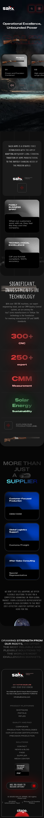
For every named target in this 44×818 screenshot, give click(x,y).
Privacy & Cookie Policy (32, 802)
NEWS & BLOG (22, 750)
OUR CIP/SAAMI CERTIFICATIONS (22, 733)
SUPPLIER (22, 756)
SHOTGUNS (22, 710)
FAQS (22, 753)
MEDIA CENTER (22, 759)
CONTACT (22, 746)
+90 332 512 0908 (22, 687)
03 (32, 85)
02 (22, 85)
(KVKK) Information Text (12, 802)
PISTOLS (22, 713)
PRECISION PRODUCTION (22, 736)
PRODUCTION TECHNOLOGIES (22, 730)
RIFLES (22, 716)
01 (12, 85)
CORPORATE (22, 727)
